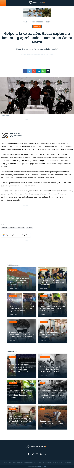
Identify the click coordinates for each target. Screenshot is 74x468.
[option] (37, 96)
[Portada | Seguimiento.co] (37, 446)
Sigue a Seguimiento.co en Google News (17, 235)
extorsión (29, 228)
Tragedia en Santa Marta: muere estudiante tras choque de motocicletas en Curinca (21, 334)
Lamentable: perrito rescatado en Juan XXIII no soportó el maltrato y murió (52, 308)
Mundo (42, 382)
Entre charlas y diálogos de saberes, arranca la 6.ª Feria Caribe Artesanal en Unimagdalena (51, 333)
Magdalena (13, 382)
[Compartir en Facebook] (25, 71)
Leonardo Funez (42, 466)
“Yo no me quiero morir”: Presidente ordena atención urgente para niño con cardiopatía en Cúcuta (20, 368)
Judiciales (4, 228)
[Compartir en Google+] (34, 71)
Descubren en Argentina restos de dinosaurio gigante (51, 422)
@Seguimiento (17, 136)
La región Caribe (45, 357)
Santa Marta (21, 228)
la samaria (37, 26)
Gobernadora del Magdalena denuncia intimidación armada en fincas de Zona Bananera (21, 393)
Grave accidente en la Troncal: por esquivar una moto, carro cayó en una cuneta (21, 308)
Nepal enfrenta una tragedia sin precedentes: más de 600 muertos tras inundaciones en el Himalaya (52, 393)
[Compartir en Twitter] (29, 71)
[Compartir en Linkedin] (38, 71)
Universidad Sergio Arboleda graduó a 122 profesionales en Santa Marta (52, 282)
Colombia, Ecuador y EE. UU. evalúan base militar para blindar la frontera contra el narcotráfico (20, 419)
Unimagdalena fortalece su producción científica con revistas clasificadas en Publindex (20, 281)
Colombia (12, 357)
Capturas (12, 228)
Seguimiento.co (15, 134)
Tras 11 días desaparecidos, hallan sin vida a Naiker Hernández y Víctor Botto (51, 369)
